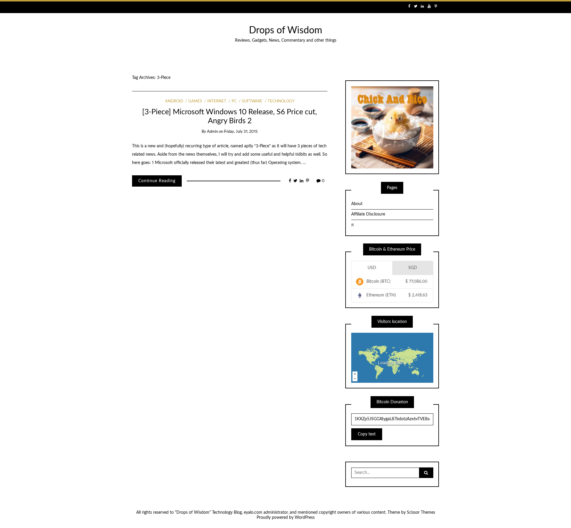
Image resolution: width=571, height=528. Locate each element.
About (357, 204)
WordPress (305, 517)
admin (212, 132)
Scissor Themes (421, 512)
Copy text (367, 434)
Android (174, 101)
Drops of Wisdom (285, 30)
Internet (216, 101)
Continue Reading (156, 181)
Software (252, 101)
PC (234, 101)
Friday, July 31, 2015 (241, 132)
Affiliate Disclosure (368, 214)
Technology (281, 101)
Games (195, 101)
